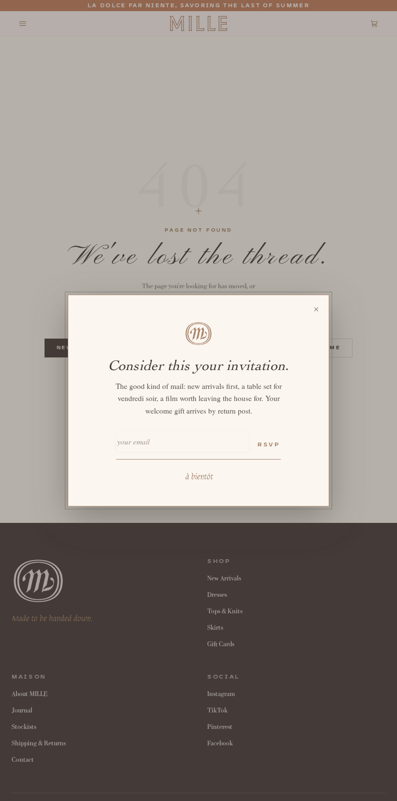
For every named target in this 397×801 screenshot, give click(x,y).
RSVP (269, 444)
